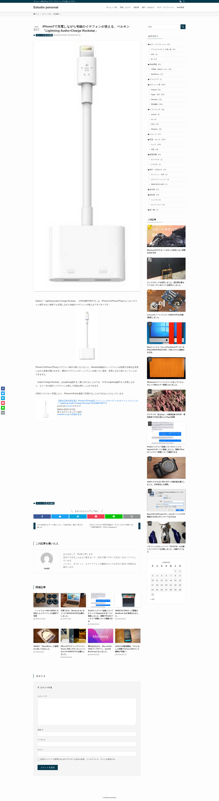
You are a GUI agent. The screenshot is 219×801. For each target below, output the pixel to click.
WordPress (157, 74)
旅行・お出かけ (158, 170)
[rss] (180, 1)
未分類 (154, 189)
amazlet (69, 406)
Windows (156, 99)
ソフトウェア (157, 109)
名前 (40, 730)
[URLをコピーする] (131, 516)
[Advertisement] (86, 461)
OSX (155, 124)
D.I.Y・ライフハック (160, 44)
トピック (155, 134)
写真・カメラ (157, 139)
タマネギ (156, 164)
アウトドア (156, 79)
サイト (40, 750)
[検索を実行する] (183, 26)
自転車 (154, 195)
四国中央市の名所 (159, 184)
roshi (47, 568)
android (155, 114)
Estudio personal (45, 7)
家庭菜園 (155, 154)
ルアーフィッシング (160, 179)
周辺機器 (49, 35)
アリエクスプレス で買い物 (163, 49)
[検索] (184, 1)
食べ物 (154, 210)
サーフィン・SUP (159, 174)
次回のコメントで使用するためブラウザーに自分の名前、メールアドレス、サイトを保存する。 (78, 759)
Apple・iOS (158, 94)
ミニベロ (156, 200)
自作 (154, 54)
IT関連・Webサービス (161, 69)
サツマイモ (156, 160)
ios (153, 119)
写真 (154, 149)
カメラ (156, 144)
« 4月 (152, 599)
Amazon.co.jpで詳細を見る (69, 414)
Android (156, 90)
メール (41, 740)
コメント (42, 696)
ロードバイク (158, 205)
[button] (42, 516)
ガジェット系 (40, 35)
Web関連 (155, 64)
